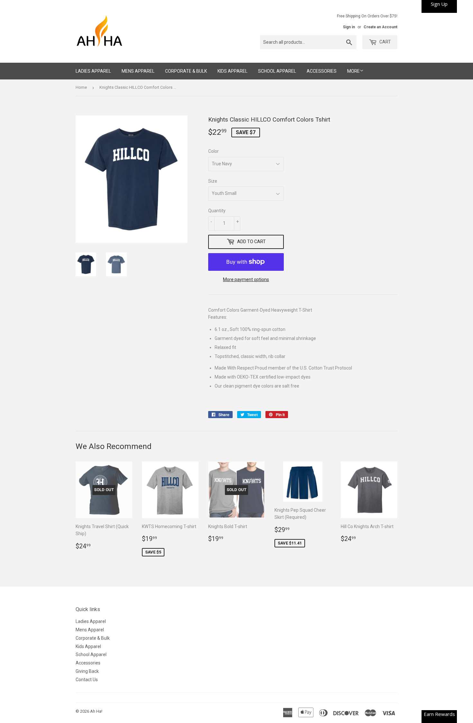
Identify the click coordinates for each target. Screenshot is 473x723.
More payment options (246, 279)
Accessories (322, 71)
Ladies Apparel (93, 71)
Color (213, 151)
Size (212, 181)
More (353, 71)
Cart (384, 41)
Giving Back (87, 671)
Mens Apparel (138, 71)
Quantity (217, 210)
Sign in (349, 27)
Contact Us (87, 679)
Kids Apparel (232, 71)
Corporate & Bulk (186, 71)
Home (81, 87)
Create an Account (380, 27)
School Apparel (277, 71)
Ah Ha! (96, 711)
